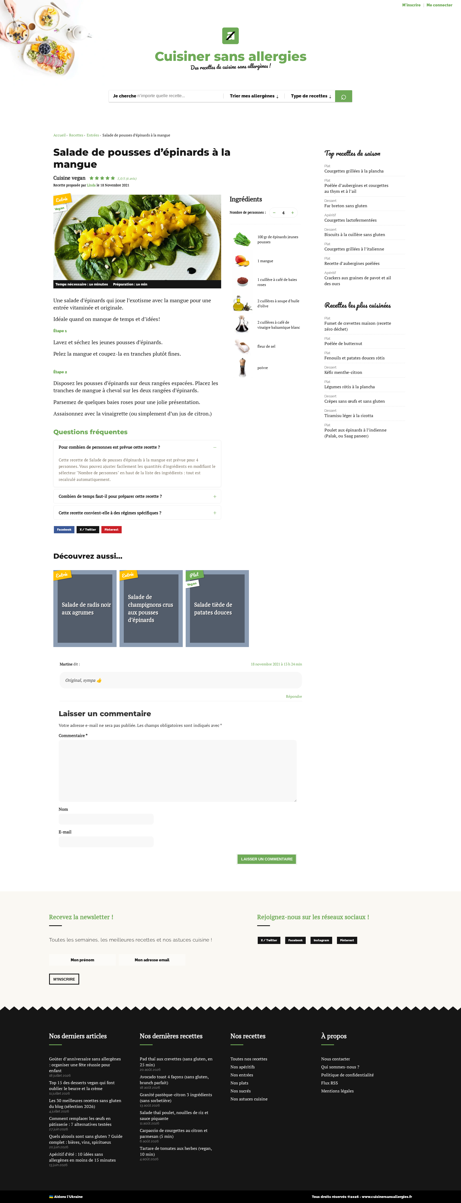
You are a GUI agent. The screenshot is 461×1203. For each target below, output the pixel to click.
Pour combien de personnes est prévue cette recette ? (109, 447)
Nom (63, 809)
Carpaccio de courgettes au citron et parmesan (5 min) (174, 1133)
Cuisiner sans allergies (231, 56)
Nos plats (239, 1083)
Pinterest (111, 529)
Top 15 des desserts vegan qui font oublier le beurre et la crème (82, 1085)
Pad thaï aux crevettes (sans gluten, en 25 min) (176, 1062)
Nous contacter (335, 1059)
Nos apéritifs (242, 1067)
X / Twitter (88, 529)
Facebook (64, 529)
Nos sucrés (240, 1091)
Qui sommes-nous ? (340, 1067)
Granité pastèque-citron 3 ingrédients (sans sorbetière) (176, 1097)
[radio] (91, 178)
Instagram (321, 940)
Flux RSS (329, 1083)
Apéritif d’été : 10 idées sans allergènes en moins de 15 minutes (82, 1157)
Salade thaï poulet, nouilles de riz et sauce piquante (174, 1115)
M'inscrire (411, 5)
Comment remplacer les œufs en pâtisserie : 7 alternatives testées (80, 1121)
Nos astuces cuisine (249, 1099)
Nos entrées (241, 1075)
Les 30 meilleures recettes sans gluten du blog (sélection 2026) (85, 1103)
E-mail (65, 832)
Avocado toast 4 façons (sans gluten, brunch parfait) (174, 1080)
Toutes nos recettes (248, 1059)
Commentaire (73, 735)
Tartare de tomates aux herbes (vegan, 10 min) (176, 1151)
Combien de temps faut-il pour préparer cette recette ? (110, 496)
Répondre (294, 696)
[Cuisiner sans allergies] (230, 35)
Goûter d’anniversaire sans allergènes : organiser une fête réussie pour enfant (85, 1064)
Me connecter (439, 5)
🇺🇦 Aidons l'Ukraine (66, 1197)
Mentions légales (337, 1091)
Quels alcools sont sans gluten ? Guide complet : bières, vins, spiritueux (85, 1139)
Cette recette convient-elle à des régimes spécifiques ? (110, 513)
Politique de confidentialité (347, 1075)
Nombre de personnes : (248, 212)
